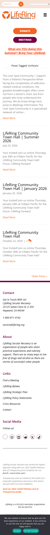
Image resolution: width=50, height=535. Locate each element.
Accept (17, 531)
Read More (9, 118)
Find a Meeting (11, 380)
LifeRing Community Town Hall (20, 234)
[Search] (20, 4)
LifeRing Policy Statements (17, 398)
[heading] (25, 31)
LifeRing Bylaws (11, 386)
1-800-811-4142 (12, 317)
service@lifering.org (13, 324)
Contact (7, 409)
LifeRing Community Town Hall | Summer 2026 (21, 137)
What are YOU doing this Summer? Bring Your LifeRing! (25, 51)
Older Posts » (39, 276)
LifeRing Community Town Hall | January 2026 (25, 186)
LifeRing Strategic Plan (15, 392)
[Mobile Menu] (45, 14)
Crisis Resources (12, 403)
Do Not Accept (31, 531)
